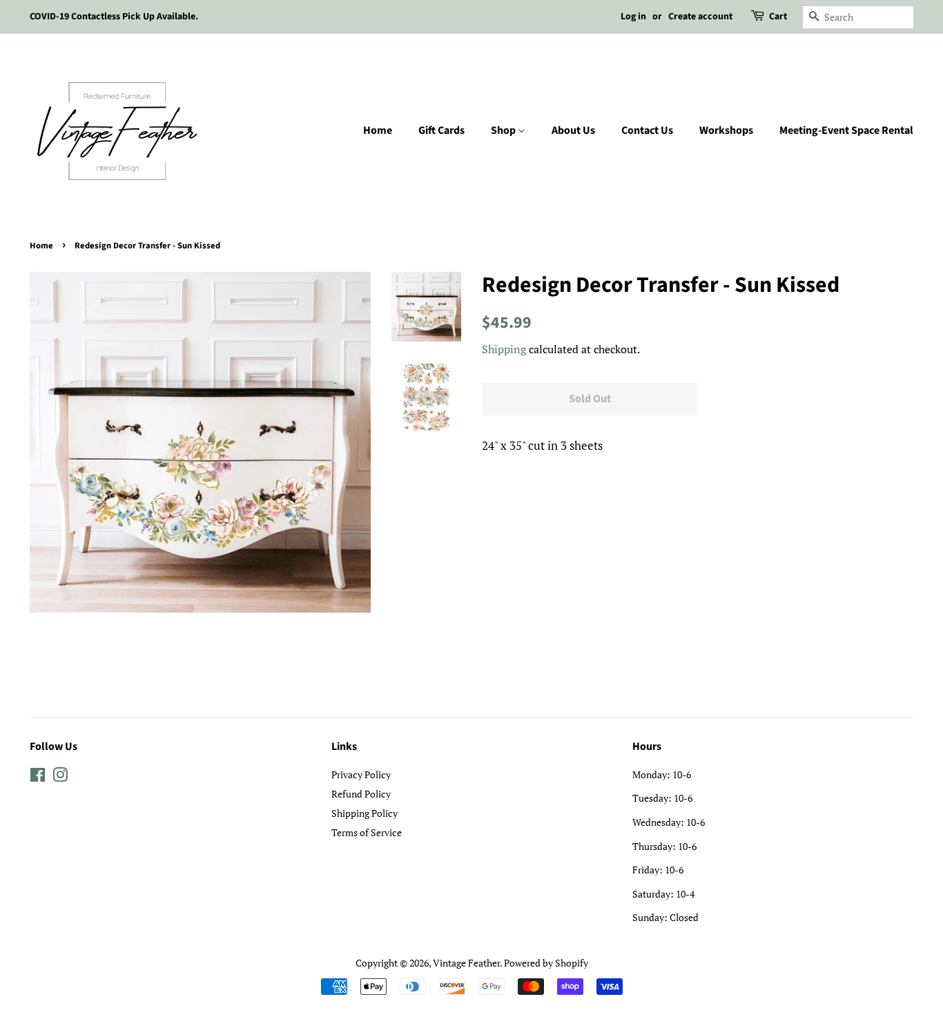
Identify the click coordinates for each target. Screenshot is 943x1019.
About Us (573, 130)
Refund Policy (361, 793)
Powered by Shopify (546, 962)
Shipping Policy (364, 813)
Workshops (726, 130)
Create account (700, 16)
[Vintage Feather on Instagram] (60, 777)
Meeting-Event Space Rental (846, 130)
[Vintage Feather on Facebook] (38, 777)
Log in (633, 16)
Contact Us (647, 130)
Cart (778, 16)
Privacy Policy (361, 774)
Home (377, 130)
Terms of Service (366, 832)
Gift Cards (441, 130)
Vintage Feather (466, 962)
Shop (504, 130)
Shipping (504, 349)
